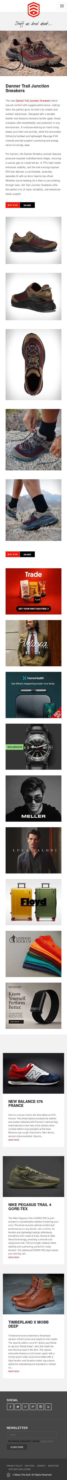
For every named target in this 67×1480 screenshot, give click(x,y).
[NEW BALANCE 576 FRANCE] (33, 1073)
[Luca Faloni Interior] (33, 850)
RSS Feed (29, 1465)
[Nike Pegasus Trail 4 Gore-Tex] (33, 1176)
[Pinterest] (25, 1406)
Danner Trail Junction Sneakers (33, 100)
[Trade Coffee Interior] (33, 591)
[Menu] (62, 6)
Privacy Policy (15, 1465)
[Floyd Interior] (33, 902)
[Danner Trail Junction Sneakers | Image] (33, 53)
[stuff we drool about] (33, 23)
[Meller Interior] (33, 798)
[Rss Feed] (48, 1406)
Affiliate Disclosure (20, 1469)
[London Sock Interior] (33, 954)
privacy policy (47, 1440)
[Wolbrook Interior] (33, 747)
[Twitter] (17, 1406)
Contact (41, 1465)
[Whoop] (33, 1006)
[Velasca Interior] (33, 643)
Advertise (53, 1465)
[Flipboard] (33, 1406)
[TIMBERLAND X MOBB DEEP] (33, 1294)
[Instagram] (40, 1406)
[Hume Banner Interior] (33, 695)
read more (13, 1139)
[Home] (34, 9)
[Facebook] (10, 1406)
